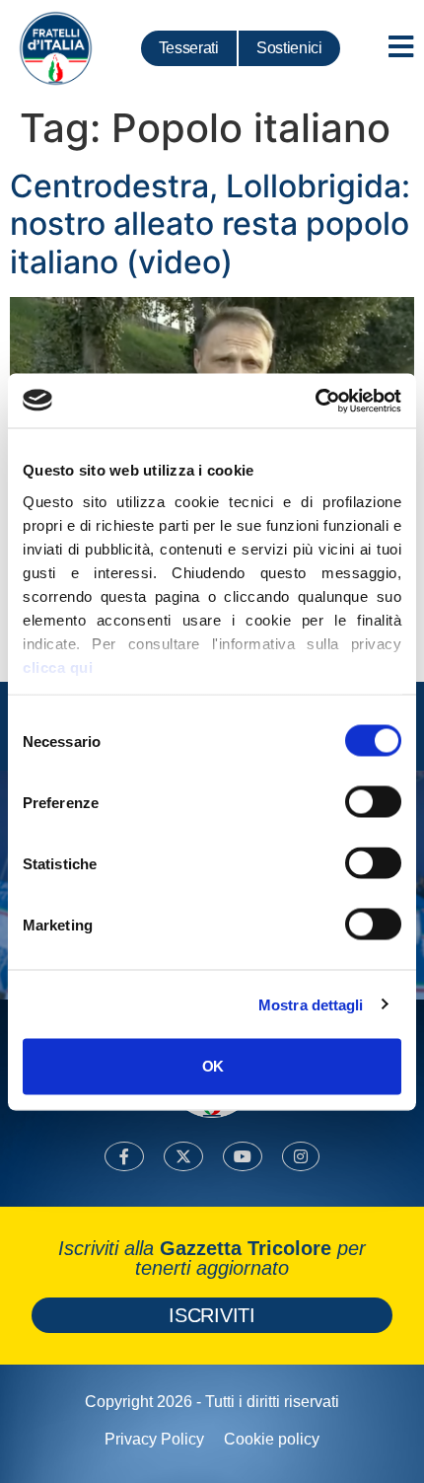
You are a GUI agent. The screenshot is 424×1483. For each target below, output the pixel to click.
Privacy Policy (154, 1439)
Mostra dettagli (311, 1004)
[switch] (373, 802)
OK (212, 1066)
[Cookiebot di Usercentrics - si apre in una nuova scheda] (315, 400)
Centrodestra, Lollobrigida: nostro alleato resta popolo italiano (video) (210, 224)
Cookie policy (271, 1439)
